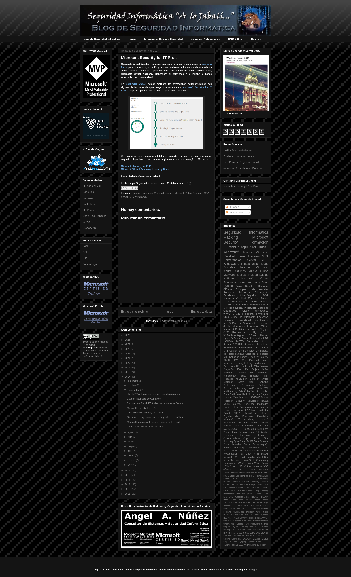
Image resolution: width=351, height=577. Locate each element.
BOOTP (264, 473)
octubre (132, 385)
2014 (128, 480)
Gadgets (239, 497)
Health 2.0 (243, 500)
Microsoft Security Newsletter (240, 401)
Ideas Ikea (247, 503)
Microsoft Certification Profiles (240, 329)
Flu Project (89, 209)
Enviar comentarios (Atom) (174, 321)
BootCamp (237, 410)
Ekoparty (254, 376)
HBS (265, 338)
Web (259, 388)
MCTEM (236, 509)
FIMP (265, 376)
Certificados (261, 319)
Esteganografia (260, 444)
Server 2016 (127, 197)
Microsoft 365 (245, 372)
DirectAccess (229, 494)
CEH (243, 479)
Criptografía (261, 292)
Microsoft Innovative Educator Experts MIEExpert (153, 422)
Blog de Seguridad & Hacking (102, 38)
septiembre (134, 390)
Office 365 (228, 521)
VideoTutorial (230, 432)
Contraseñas (255, 488)
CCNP (236, 479)
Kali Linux (245, 454)
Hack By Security (258, 357)
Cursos (136, 193)
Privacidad (262, 313)
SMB (258, 533)
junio (130, 441)
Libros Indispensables (253, 274)
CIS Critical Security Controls (253, 482)
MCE (265, 304)
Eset (239, 369)
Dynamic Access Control (257, 494)
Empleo (264, 391)
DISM (250, 441)
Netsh (258, 518)
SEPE (252, 533)
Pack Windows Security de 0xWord (145, 412)
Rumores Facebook (244, 301)
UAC (241, 545)
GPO (226, 332)
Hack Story (248, 394)
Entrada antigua (201, 311)
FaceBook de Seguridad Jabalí (241, 162)
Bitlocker (240, 476)
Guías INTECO (251, 497)
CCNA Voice (250, 410)
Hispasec (228, 379)
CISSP (264, 432)
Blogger (263, 329)
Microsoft (231, 252)
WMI (246, 545)
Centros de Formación (241, 351)
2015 (128, 475)
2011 (128, 493)
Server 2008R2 (232, 344)
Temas (132, 38)
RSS (265, 425)
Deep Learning (261, 491)
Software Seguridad (256, 344)
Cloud (264, 282)
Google (264, 301)
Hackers (256, 38)
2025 (128, 339)
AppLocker (245, 407)
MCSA (252, 271)
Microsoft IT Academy (238, 419)
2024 (128, 344)
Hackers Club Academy (236, 397)
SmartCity (247, 539)
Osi (259, 425)
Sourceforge (90, 264)
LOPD (256, 347)
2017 (128, 376)
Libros (244, 304)
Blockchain (258, 476)
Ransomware (248, 385)
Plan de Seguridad (243, 323)
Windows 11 (253, 545)
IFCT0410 (227, 503)
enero (131, 464)
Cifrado (227, 289)
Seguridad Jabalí (253, 247)
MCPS (227, 323)
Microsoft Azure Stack (257, 512)
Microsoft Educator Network (239, 307)
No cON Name (232, 460)
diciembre (133, 380)
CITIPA (226, 485)
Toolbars (234, 545)
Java (246, 506)
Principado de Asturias (252, 289)
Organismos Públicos (233, 524)
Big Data (238, 391)
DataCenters (248, 491)
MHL (243, 509)
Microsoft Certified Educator (240, 298)
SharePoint (236, 539)
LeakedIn (227, 509)
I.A (263, 447)
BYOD (226, 476)
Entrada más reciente (135, 311)
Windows (229, 263)
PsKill (259, 530)
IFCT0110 (228, 450)
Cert (246, 485)
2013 (128, 484)
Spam (233, 466)
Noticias (229, 278)
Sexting (226, 539)
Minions (248, 515)
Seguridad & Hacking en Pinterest (242, 167)
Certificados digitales (256, 354)
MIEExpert (241, 379)
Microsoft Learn (243, 457)
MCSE (227, 304)
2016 (128, 470)
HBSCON (264, 497)
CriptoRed (236, 316)
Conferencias (232, 260)
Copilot (247, 438)
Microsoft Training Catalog (237, 363)
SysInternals (230, 429)
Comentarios (235, 212)
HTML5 (226, 500)
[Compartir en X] (129, 188)
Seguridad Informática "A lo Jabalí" (95, 343)
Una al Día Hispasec (94, 215)
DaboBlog (88, 191)
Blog (257, 282)
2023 (128, 349)
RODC (240, 463)
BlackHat (248, 476)
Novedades (248, 425)
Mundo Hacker (259, 422)
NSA (237, 425)
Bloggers (263, 285)
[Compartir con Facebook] (133, 188)
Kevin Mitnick (256, 506)
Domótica (240, 494)
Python (265, 530)
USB (240, 466)
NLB (225, 518)
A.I (257, 432)
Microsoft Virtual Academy (189, 193)
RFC (225, 533)
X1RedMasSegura (234, 335)
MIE (225, 350)
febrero (132, 460)
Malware (229, 274)
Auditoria (228, 391)
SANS (241, 533)
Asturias (240, 271)
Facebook (229, 295)
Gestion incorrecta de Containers (144, 398)
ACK (253, 469)
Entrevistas (245, 347)
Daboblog (234, 357)
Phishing (244, 527)
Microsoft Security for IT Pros (142, 408)
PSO (247, 524)
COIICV (234, 485)
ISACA (242, 450)
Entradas (233, 206)
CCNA (252, 335)
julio (130, 437)
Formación (147, 193)
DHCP (236, 413)
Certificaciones (247, 263)
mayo (131, 446)
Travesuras (244, 282)
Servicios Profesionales (205, 38)
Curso (264, 271)
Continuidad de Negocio (238, 488)
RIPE (85, 258)
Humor (247, 252)
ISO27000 (255, 397)
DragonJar (228, 369)
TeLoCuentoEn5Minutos (255, 429)
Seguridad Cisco (257, 341)
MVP (236, 360)
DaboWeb (88, 197)
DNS (225, 357)
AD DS (235, 366)
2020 (128, 363)
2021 (128, 358)
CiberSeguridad (249, 295)
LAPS (265, 506)
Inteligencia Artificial (257, 450)
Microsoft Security (163, 193)
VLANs (247, 466)
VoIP (251, 388)
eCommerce (229, 469)
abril (130, 450)
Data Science (261, 441)
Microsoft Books (259, 360)
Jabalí (239, 506)
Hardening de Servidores (246, 447)
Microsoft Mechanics (233, 515)
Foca (226, 394)
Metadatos (262, 416)
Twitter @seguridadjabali (237, 150)
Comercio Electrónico (237, 435)
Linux (265, 347)
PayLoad (235, 527)
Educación (253, 325)
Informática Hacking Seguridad (163, 38)
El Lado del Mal (92, 185)
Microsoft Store (233, 382)
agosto (132, 432)
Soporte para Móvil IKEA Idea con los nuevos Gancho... (156, 403)
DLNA (238, 491)
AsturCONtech (230, 473)
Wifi (266, 388)
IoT (234, 506)
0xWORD (88, 221)
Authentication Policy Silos (249, 473)
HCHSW (228, 341)
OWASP (264, 518)
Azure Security (245, 313)
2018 (128, 372)
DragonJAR (89, 227)
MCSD (264, 325)
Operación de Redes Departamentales (250, 521)
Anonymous (230, 347)
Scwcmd (264, 533)
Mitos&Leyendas (261, 515)
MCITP (264, 332)
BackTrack (246, 366)
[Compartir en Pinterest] (136, 188)
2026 (128, 335)
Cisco (245, 310)
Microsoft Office (259, 379)
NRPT (230, 518)
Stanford (256, 539)
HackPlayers (90, 203)
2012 (128, 489)
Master (264, 397)
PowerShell (244, 319)
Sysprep (242, 542)
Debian (247, 444)
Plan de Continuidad (258, 527)
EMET (231, 497)
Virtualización (246, 432)
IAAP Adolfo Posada (258, 500)
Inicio (169, 311)
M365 (256, 454)
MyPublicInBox (260, 457)
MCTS (240, 341)
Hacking (230, 237)
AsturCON (263, 469)
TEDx (236, 407)
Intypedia (227, 506)
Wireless (257, 466)
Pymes (228, 286)
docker (262, 545)
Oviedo (236, 304)
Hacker (264, 335)
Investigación (230, 454)
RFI (230, 533)
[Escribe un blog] (126, 188)
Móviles (227, 425)
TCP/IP (227, 407)
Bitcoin (232, 476)
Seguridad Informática (245, 232)
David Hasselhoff (232, 444)
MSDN (249, 509)
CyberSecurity (251, 391)
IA (267, 447)
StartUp (265, 539)
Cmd (226, 316)
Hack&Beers (250, 413)
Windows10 (141, 197)
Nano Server (240, 518)
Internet (245, 267)
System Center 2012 (258, 542)
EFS (225, 497)
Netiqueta (250, 518)
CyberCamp (240, 441)
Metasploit (228, 457)
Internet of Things (260, 503)
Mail (244, 360)
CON (241, 485)
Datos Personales (252, 338)
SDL (247, 533)
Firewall (227, 447)
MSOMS (256, 509)
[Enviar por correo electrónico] (122, 188)
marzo (131, 455)
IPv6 (240, 503)
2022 (128, 353)
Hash (233, 500)
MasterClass (238, 512)
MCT (265, 256)
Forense (244, 357)
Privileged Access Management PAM (239, 530)
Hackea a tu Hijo (244, 332)
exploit (243, 469)
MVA (206, 193)
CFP (249, 479)
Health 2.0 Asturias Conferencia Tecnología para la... (155, 394)
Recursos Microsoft (236, 292)
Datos (237, 338)
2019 (128, 367)
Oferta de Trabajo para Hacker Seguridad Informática (155, 417)
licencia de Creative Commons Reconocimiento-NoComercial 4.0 (96, 352)
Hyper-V (228, 338)
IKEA (235, 503)
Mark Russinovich (245, 416)
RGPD (235, 533)
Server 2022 (262, 536)
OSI (85, 252)
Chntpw (252, 485)
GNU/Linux (235, 394)
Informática (255, 304)
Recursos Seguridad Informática (250, 404)
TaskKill (226, 545)
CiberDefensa (261, 366)
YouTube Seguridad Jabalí (238, 156)
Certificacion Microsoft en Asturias (145, 426)
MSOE (264, 454)
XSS (265, 466)
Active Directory (246, 285)
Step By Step (230, 542)
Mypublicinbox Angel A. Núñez (240, 186)
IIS (236, 450)
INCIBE (87, 246)
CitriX (259, 485)
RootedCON (253, 463)
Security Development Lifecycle (238, 536)
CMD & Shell (235, 38)
